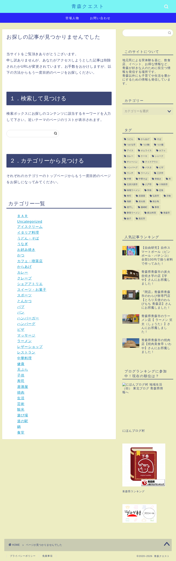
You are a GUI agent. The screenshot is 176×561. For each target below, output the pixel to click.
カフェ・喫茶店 (30, 261)
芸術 (20, 404)
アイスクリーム (30, 227)
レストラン (26, 352)
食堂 (20, 432)
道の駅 (22, 421)
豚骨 (157, 207)
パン (20, 312)
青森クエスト (88, 6)
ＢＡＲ (22, 216)
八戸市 (148, 184)
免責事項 (47, 556)
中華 (129, 179)
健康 (20, 364)
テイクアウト (151, 162)
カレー (22, 272)
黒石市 (142, 218)
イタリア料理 (28, 232)
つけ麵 (146, 145)
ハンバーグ (26, 324)
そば (159, 139)
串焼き (158, 179)
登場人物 (72, 18)
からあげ (24, 266)
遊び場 (22, 415)
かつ (20, 255)
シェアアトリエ (30, 284)
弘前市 (156, 196)
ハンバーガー (28, 318)
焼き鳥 (156, 201)
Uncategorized (29, 221)
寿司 (20, 381)
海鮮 (129, 201)
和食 (149, 190)
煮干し (130, 207)
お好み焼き (26, 250)
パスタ (148, 167)
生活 (20, 398)
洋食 (169, 196)
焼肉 (20, 392)
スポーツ (24, 295)
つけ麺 (160, 145)
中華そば (143, 179)
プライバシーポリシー (23, 556)
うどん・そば (28, 238)
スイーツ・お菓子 (31, 289)
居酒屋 (22, 387)
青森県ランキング (133, 491)
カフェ (162, 150)
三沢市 (160, 173)
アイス (130, 150)
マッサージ (26, 335)
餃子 (129, 218)
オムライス (146, 150)
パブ (20, 307)
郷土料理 (151, 213)
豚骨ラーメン (133, 213)
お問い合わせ (100, 18)
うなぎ (22, 244)
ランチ (130, 173)
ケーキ (144, 156)
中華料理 (24, 358)
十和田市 (163, 184)
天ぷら (22, 369)
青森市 (166, 213)
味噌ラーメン (133, 190)
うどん (130, 139)
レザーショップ (30, 347)
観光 (20, 409)
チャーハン (132, 162)
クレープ (24, 278)
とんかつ (24, 301)
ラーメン (24, 341)
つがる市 (131, 145)
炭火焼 (142, 201)
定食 (161, 190)
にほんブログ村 (133, 430)
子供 (20, 375)
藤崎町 (144, 207)
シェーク (159, 156)
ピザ (20, 329)
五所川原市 (132, 184)
